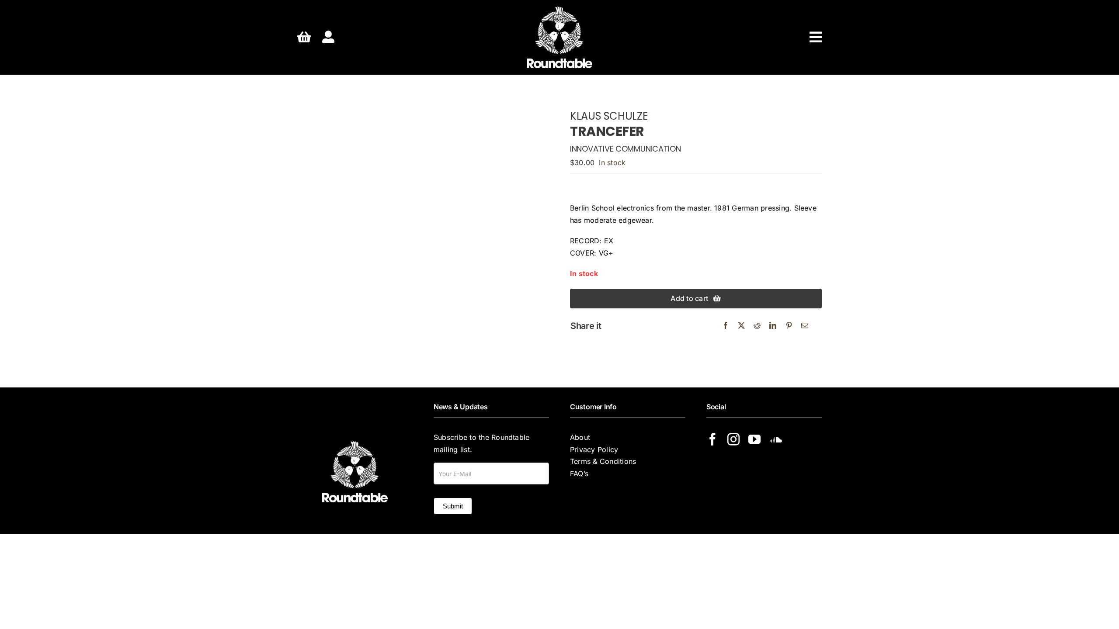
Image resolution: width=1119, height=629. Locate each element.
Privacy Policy (594, 449)
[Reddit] (757, 326)
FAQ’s (579, 473)
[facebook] (712, 439)
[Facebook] (725, 326)
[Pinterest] (789, 326)
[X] (741, 326)
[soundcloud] (776, 439)
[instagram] (733, 439)
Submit (453, 506)
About (580, 437)
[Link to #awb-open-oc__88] (816, 37)
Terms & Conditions (603, 461)
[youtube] (754, 439)
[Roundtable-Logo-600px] (559, 10)
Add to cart (689, 298)
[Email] (805, 326)
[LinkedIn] (773, 326)
